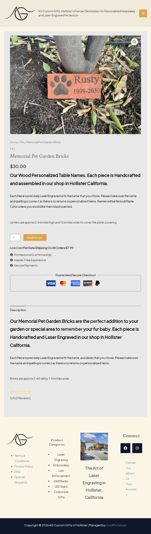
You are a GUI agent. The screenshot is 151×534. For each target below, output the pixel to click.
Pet (22, 142)
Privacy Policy (24, 466)
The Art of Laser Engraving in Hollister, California (94, 482)
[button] (134, 41)
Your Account (131, 489)
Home (14, 142)
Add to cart (35, 237)
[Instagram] (137, 448)
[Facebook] (125, 448)
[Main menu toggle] (143, 13)
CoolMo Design (116, 525)
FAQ (17, 471)
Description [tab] (18, 310)
